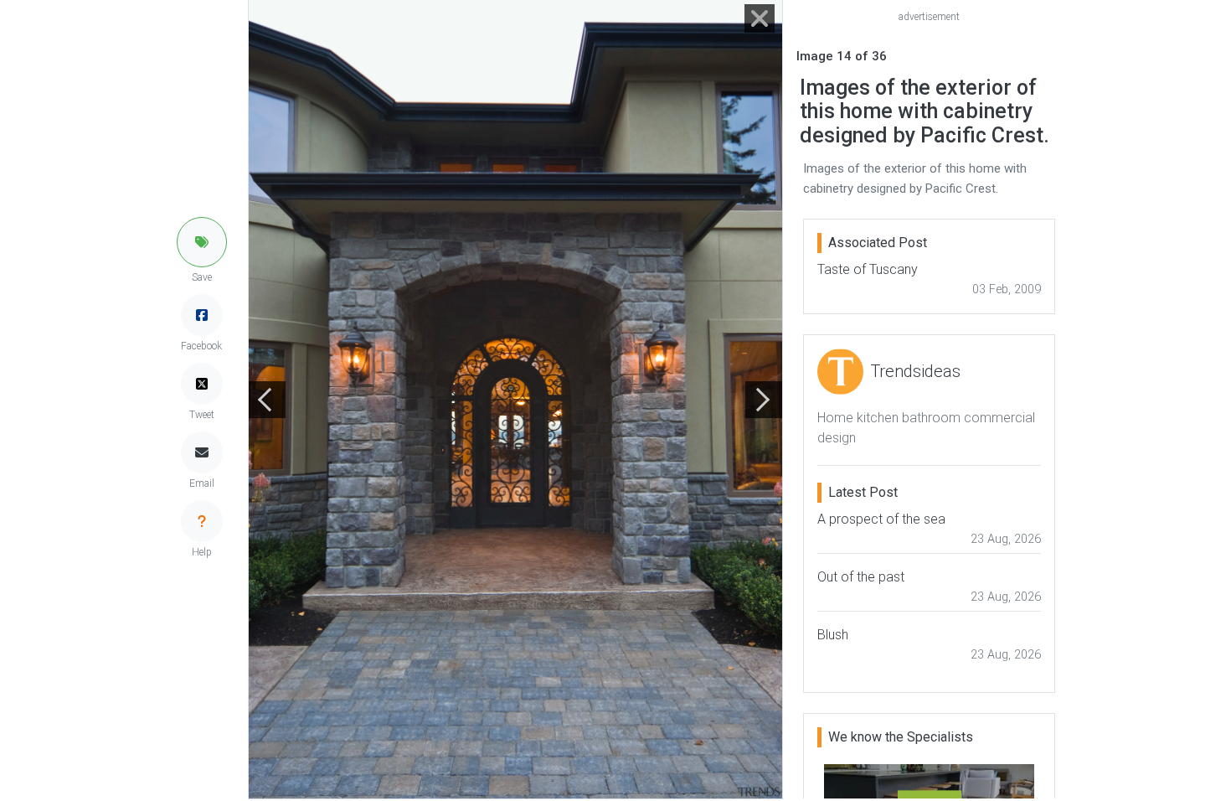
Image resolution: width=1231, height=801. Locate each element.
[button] (202, 242)
